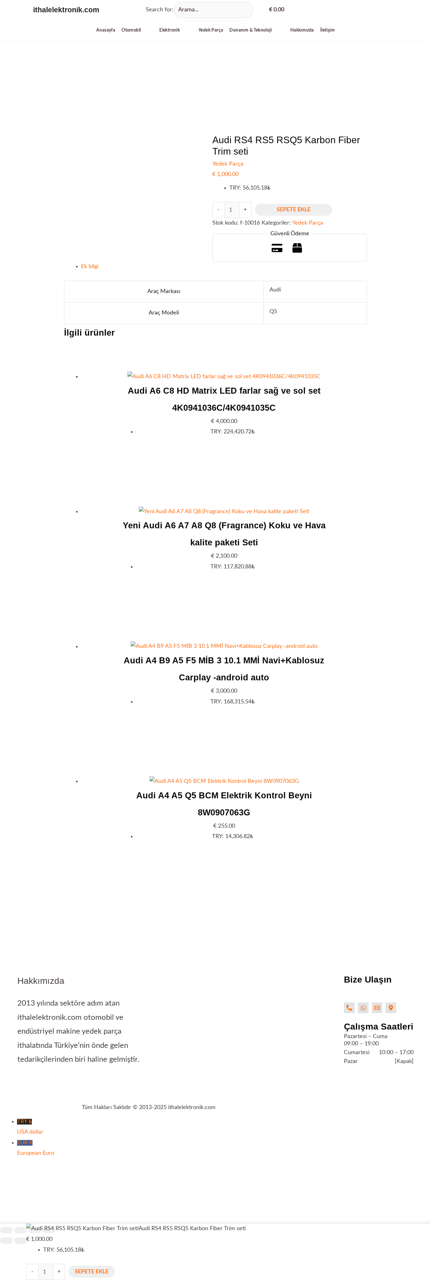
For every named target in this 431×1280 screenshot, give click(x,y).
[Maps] (391, 1007)
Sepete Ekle (293, 210)
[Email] (377, 1007)
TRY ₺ (30, 1127)
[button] (137, 30)
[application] (144, 30)
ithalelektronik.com (66, 10)
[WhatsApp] (363, 1007)
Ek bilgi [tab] (89, 266)
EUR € (35, 1148)
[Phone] (349, 1007)
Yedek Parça (227, 164)
